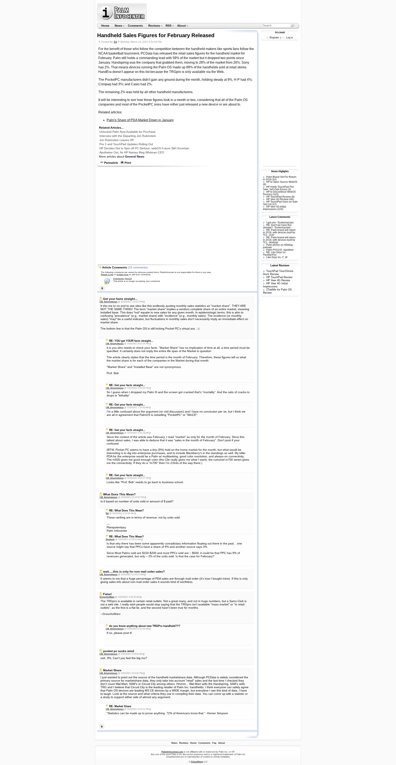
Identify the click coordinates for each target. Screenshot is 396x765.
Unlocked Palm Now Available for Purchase (127, 131)
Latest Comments (279, 217)
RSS (167, 26)
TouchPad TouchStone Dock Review (278, 272)
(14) (274, 179)
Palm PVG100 (274, 250)
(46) (291, 199)
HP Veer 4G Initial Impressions (274, 207)
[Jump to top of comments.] (101, 727)
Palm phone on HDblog (279, 245)
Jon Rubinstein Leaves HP (116, 140)
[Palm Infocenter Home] (122, 20)
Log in (289, 37)
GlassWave (197, 761)
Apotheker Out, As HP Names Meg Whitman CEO (131, 152)
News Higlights (280, 171)
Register (274, 37)
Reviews (153, 26)
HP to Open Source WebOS (281, 182)
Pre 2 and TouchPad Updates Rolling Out (126, 144)
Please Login (107, 274)
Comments (135, 25)
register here (122, 274)
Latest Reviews (279, 265)
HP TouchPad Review (278, 197)
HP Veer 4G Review (277, 199)
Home (105, 25)
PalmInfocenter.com (172, 752)
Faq (214, 743)
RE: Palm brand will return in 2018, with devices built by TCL (279, 232)
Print (127, 162)
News (117, 26)
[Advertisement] (223, 12)
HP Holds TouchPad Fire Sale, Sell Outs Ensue (278, 188)
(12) (274, 204)
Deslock (110, 539)
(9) (264, 184)
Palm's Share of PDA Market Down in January (140, 120)
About (180, 26)
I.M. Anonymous (108, 301)
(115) (275, 194)
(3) (289, 189)
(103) (280, 209)
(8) (293, 197)
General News (134, 156)
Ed (115, 41)
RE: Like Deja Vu (275, 252)
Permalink (110, 162)
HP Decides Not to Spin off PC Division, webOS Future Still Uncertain (144, 148)
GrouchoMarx (107, 597)
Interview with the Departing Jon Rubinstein (127, 136)
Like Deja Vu (273, 257)
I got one (271, 222)
